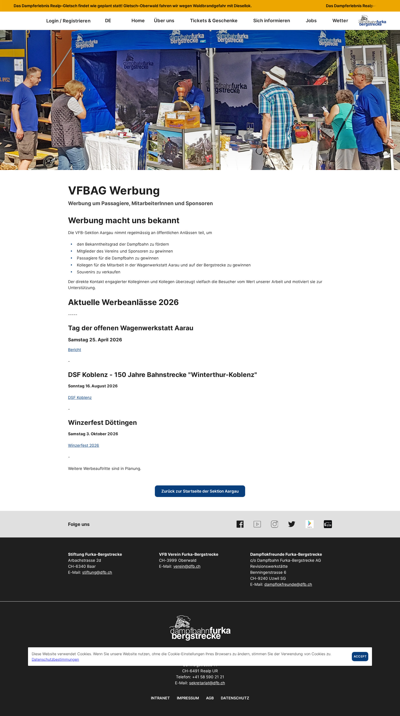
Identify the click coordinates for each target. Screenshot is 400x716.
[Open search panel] (24, 21)
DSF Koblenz (80, 397)
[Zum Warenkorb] (36, 21)
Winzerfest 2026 (83, 445)
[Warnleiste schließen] (381, 6)
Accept (360, 656)
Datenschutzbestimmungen (55, 659)
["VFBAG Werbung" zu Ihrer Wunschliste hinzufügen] (327, 188)
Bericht (74, 349)
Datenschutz (235, 698)
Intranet (160, 698)
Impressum (188, 698)
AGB (210, 698)
